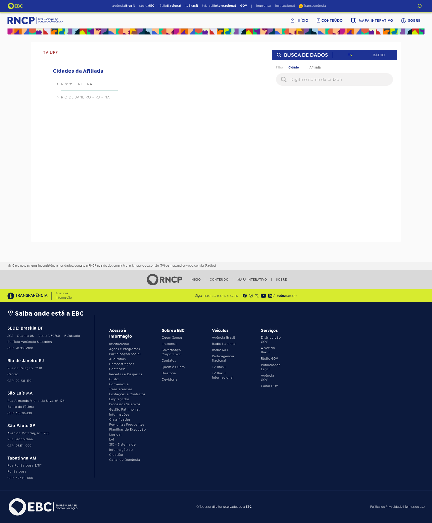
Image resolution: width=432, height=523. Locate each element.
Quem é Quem (173, 367)
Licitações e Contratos (127, 394)
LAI (111, 440)
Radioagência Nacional (223, 358)
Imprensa (263, 6)
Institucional (285, 6)
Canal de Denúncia (124, 460)
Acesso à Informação (64, 295)
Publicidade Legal (271, 367)
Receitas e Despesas (125, 374)
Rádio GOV (269, 359)
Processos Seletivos (124, 404)
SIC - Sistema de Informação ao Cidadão (122, 450)
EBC (249, 507)
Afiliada (315, 67)
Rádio (379, 55)
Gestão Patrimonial (124, 410)
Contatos (169, 361)
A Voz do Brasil (268, 350)
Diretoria (169, 373)
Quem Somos (172, 338)
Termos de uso (414, 507)
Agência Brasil (223, 338)
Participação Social (125, 354)
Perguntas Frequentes (126, 425)
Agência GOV (267, 378)
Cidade (293, 67)
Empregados (119, 399)
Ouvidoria (170, 380)
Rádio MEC (220, 350)
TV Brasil (219, 367)
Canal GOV (269, 386)
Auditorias (117, 359)
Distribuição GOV (271, 340)
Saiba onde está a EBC (49, 314)
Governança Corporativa (171, 352)
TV (350, 55)
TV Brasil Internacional (223, 375)
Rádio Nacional (224, 344)
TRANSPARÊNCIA (31, 295)
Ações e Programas (124, 349)
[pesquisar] (419, 6)
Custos (114, 379)
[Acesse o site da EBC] (43, 507)
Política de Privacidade (386, 507)
